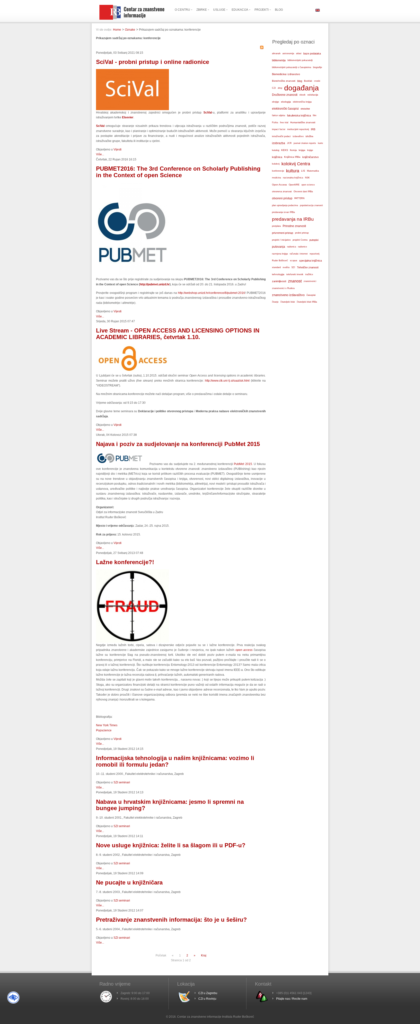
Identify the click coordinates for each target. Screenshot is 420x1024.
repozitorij (314, 254)
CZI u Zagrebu (207, 993)
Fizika (275, 122)
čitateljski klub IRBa (307, 302)
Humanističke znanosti (302, 122)
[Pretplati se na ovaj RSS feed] (262, 47)
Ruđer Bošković (280, 260)
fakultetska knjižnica (299, 115)
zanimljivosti (279, 281)
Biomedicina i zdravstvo (286, 74)
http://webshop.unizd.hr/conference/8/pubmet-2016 (211, 293)
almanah (276, 53)
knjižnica (277, 157)
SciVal (101, 126)
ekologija (286, 101)
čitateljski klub (287, 302)
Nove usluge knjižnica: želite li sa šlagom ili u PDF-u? (170, 845)
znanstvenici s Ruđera (283, 288)
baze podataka (312, 53)
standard (276, 267)
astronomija (288, 53)
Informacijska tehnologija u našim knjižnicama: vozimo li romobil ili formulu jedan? (175, 761)
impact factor (278, 129)
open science (308, 185)
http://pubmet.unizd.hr (155, 284)
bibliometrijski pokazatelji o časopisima (291, 67)
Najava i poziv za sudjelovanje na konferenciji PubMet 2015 (178, 444)
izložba (309, 136)
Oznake (130, 29)
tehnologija (278, 274)
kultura (292, 170)
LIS (303, 170)
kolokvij (276, 164)
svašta (286, 267)
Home (117, 29)
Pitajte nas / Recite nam (291, 998)
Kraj (203, 955)
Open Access (279, 184)
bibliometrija (279, 60)
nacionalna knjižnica (293, 177)
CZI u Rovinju (207, 998)
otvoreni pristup (282, 198)
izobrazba (278, 143)
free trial (284, 122)
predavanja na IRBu (293, 219)
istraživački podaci (281, 136)
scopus (293, 260)
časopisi (310, 295)
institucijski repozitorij (298, 129)
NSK (307, 177)
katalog (275, 150)
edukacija (312, 94)
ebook (302, 95)
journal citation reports (305, 143)
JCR (289, 143)
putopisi (313, 239)
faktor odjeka (278, 115)
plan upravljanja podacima (285, 205)
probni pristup (302, 233)
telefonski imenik (294, 274)
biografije (317, 67)
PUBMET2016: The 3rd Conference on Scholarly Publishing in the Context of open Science (178, 171)
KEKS (284, 150)
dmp (280, 88)
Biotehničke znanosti (283, 80)
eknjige (275, 102)
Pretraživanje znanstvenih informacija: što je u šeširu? (171, 919)
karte (320, 143)
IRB (313, 129)
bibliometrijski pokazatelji (300, 60)
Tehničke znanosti (307, 267)
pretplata (276, 226)
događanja (301, 88)
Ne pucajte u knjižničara (129, 882)
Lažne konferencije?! (125, 562)
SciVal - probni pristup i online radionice (152, 62)
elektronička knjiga (302, 102)
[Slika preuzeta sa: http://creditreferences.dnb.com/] (132, 641)
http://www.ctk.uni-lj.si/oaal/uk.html (227, 380)
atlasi (298, 53)
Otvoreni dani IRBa (303, 191)
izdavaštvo (298, 136)
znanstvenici (310, 281)
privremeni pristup (282, 232)
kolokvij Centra (295, 163)
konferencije (278, 171)
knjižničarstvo (310, 157)
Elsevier (127, 117)
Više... (100, 154)
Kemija (293, 150)
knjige (310, 150)
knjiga (302, 150)
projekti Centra (300, 240)
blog (299, 80)
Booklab (308, 81)
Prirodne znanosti (294, 226)
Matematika (313, 171)
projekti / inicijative (281, 239)
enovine (305, 108)
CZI (274, 88)
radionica (291, 246)
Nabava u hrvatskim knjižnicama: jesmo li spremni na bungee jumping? (170, 804)
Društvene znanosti (285, 94)
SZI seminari (122, 782)
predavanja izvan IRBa (283, 212)
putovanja (278, 246)
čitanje (275, 302)
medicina (276, 177)
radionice (302, 246)
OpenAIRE (294, 185)
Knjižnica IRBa (292, 157)
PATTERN (299, 198)
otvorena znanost (282, 191)
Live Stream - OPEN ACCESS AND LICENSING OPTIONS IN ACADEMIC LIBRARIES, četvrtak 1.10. (177, 333)
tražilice (309, 274)
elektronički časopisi (285, 108)
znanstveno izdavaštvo (288, 295)
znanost (295, 281)
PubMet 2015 (243, 464)
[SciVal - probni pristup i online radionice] (132, 109)
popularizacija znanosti (311, 205)
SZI (293, 267)
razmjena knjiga (280, 254)
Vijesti (118, 149)
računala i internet (299, 254)
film (314, 115)
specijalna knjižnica (310, 260)
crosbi (317, 81)
